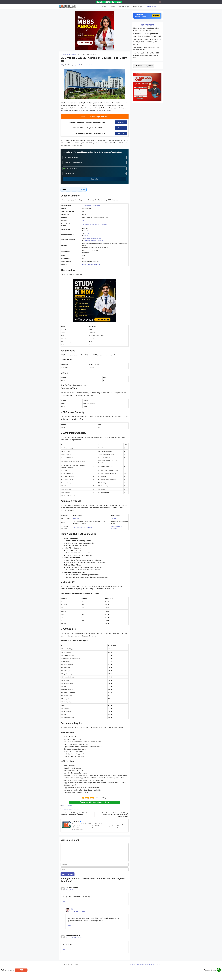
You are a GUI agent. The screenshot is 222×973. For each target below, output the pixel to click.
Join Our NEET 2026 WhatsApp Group (95, 802)
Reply (64, 901)
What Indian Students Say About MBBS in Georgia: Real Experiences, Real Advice (147, 41)
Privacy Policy (149, 964)
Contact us (140, 964)
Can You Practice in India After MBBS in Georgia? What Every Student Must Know (147, 55)
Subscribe (94, 179)
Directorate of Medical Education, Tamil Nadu (94, 224)
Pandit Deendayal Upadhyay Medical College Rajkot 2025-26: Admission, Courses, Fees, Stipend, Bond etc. (115, 814)
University (113, 7)
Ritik (72, 909)
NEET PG (86, 235)
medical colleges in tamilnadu (70, 809)
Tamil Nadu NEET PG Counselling (93, 240)
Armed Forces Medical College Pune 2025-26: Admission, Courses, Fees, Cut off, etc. (74, 813)
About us (132, 964)
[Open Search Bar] (160, 6)
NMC (83, 220)
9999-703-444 (21, 970)
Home (104, 7)
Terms (158, 964)
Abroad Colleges (124, 7)
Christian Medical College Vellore (91, 205)
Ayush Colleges (137, 7)
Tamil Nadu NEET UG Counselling (82, 527)
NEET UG (86, 233)
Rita (90, 65)
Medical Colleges (151, 7)
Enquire (156, 16)
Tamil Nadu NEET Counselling (92, 238)
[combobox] (64, 168)
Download (121, 122)
